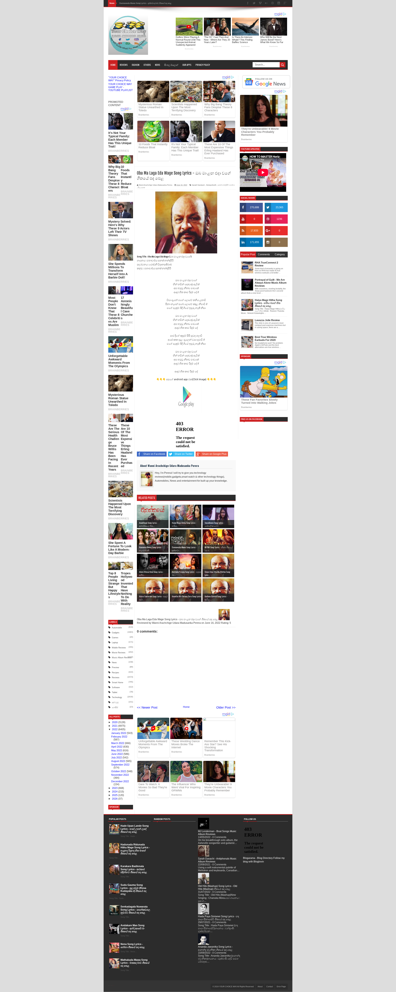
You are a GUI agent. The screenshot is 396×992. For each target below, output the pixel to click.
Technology (117, 697)
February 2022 (119, 736)
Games (115, 637)
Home (113, 64)
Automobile (117, 628)
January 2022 (119, 733)
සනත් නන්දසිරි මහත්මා (226, 185)
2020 (115, 722)
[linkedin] (279, 3)
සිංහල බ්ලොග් (171, 64)
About (260, 986)
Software (116, 687)
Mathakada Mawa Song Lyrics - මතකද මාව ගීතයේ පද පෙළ (135, 963)
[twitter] (254, 3)
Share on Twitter (184, 454)
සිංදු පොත (141, 187)
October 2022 (119, 771)
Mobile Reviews (119, 647)
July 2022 (117, 757)
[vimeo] (260, 3)
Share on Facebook (154, 454)
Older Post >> (226, 707)
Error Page (281, 986)
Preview (115, 667)
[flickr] (266, 3)
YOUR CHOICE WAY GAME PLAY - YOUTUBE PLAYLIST (120, 87)
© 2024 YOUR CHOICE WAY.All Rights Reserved (233, 986)
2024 (115, 791)
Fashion (135, 64)
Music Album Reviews (122, 657)
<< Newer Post (147, 707)
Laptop (115, 642)
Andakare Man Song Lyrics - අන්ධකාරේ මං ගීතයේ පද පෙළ (133, 928)
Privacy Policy (203, 64)
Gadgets (115, 632)
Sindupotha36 (211, 185)
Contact (269, 986)
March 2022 (118, 743)
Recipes (115, 672)
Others (147, 64)
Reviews (124, 64)
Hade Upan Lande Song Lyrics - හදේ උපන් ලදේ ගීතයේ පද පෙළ (135, 828)
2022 (115, 729)
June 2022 (117, 754)
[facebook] (248, 3)
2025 (115, 795)
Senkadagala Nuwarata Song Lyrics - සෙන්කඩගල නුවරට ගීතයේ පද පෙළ (135, 909)
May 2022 (117, 750)
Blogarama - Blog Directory (258, 858)
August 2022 (118, 761)
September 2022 (120, 764)
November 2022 (120, 775)
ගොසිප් (115, 707)
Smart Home (117, 682)
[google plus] (285, 3)
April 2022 (117, 746)
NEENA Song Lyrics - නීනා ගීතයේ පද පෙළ (137, 3)
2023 (115, 788)
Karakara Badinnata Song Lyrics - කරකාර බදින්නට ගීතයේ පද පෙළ (134, 869)
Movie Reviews (118, 652)
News (157, 64)
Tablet (114, 692)
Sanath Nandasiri (198, 185)
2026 (115, 798)
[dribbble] (272, 3)
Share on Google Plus (214, 454)
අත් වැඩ (115, 702)
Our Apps (186, 64)
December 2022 (120, 781)
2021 (115, 725)
